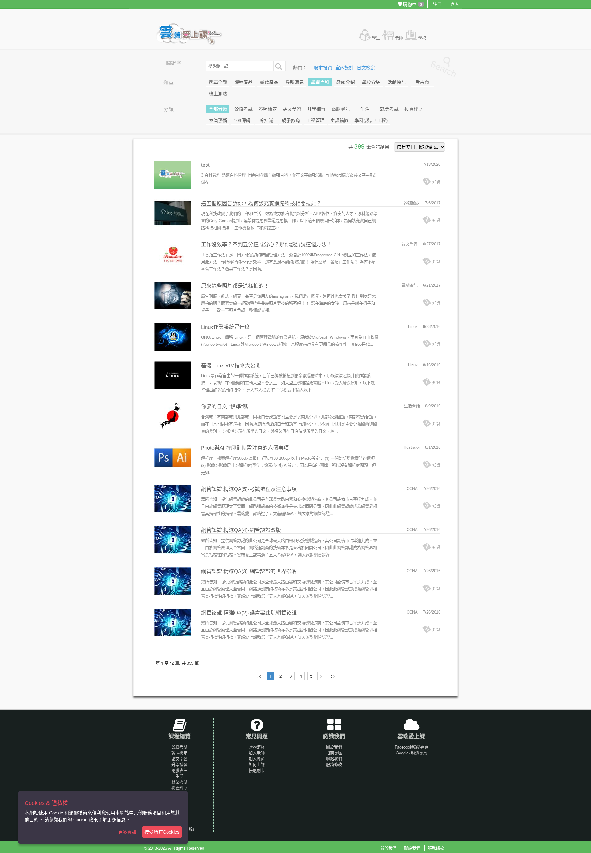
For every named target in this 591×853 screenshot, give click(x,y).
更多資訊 (127, 832)
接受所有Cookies (161, 832)
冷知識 (266, 120)
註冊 (437, 4)
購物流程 (257, 747)
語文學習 (292, 109)
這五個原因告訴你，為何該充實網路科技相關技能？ (261, 203)
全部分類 (218, 109)
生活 (365, 109)
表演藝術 (218, 120)
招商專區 (334, 753)
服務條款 (334, 764)
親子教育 (291, 120)
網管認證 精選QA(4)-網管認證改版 (241, 530)
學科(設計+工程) (371, 120)
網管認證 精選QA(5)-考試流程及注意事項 (249, 489)
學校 (422, 38)
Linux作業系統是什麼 (225, 327)
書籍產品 (269, 82)
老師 (399, 38)
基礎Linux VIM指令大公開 (231, 366)
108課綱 (242, 120)
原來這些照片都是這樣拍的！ (235, 286)
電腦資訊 (341, 109)
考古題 (422, 82)
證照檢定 (268, 109)
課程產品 (243, 82)
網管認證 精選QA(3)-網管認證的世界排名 (249, 571)
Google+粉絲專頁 (411, 753)
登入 (454, 4)
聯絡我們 (334, 758)
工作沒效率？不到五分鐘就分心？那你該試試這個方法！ (266, 244)
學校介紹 (371, 82)
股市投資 (323, 67)
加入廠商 (257, 758)
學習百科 (320, 82)
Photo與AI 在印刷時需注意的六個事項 (245, 448)
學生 (376, 38)
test (205, 165)
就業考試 (389, 109)
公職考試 (243, 109)
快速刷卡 (257, 770)
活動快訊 (397, 82)
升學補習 (316, 109)
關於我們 (334, 747)
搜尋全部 (218, 82)
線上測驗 (218, 93)
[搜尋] (278, 66)
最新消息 (294, 82)
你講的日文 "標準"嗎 (224, 407)
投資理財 (413, 109)
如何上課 (257, 764)
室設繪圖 (339, 120)
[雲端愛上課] (192, 35)
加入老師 (257, 753)
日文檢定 (366, 67)
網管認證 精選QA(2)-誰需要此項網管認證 (249, 613)
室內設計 (345, 67)
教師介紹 (345, 82)
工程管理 (315, 120)
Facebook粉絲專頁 (411, 747)
